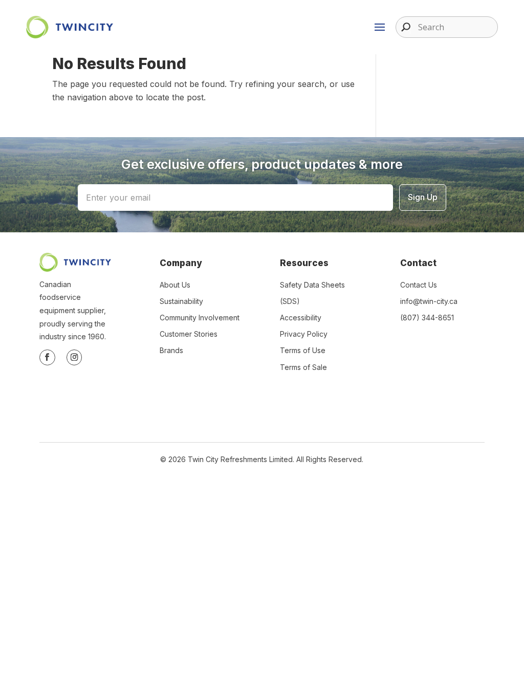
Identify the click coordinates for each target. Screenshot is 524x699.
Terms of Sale (303, 367)
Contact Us (418, 284)
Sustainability (181, 301)
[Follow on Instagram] (74, 357)
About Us (175, 284)
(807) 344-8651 (427, 317)
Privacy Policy (304, 334)
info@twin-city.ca (428, 301)
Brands (171, 350)
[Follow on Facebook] (47, 357)
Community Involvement (199, 317)
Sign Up (423, 197)
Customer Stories (188, 334)
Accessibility (300, 317)
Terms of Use (302, 350)
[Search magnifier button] (403, 27)
